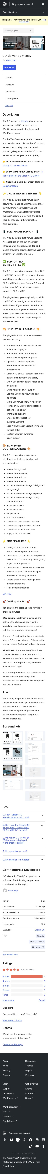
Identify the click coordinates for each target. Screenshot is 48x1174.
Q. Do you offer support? (15, 851)
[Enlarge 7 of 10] (41, 758)
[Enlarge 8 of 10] (41, 770)
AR (43, 947)
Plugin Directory (10, 12)
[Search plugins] (31, 30)
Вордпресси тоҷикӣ (19, 1133)
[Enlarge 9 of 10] (41, 782)
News (5, 1065)
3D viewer (36, 947)
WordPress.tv (11, 1098)
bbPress (8, 1116)
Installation (10, 91)
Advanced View (10, 954)
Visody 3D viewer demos (15, 165)
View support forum (12, 1020)
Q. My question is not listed (16, 859)
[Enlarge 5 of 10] (41, 734)
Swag (29, 1098)
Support (9, 105)
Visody (24, 121)
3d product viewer (37, 941)
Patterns (29, 1075)
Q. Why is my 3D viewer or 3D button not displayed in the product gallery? (16, 840)
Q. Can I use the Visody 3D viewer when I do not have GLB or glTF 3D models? (16, 827)
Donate (30, 1093)
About (6, 1061)
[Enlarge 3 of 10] (19, 767)
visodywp (10, 60)
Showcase (30, 1061)
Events (28, 1088)
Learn (5, 1084)
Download (9, 67)
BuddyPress (10, 1121)
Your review (8, 1000)
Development (12, 98)
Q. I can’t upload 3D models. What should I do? (16, 816)
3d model (40, 936)
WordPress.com (12, 1107)
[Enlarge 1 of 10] (19, 734)
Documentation (10, 186)
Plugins (28, 1070)
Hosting (6, 1070)
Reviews (9, 84)
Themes (29, 1065)
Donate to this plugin (13, 1044)
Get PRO (7, 593)
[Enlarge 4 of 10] (19, 783)
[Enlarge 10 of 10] (41, 794)
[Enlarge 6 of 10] (41, 746)
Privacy (6, 1075)
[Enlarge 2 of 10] (19, 750)
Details (8, 77)
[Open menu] (43, 4)
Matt (6, 1111)
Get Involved (31, 1084)
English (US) (40, 930)
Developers (8, 1093)
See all (42, 1000)
